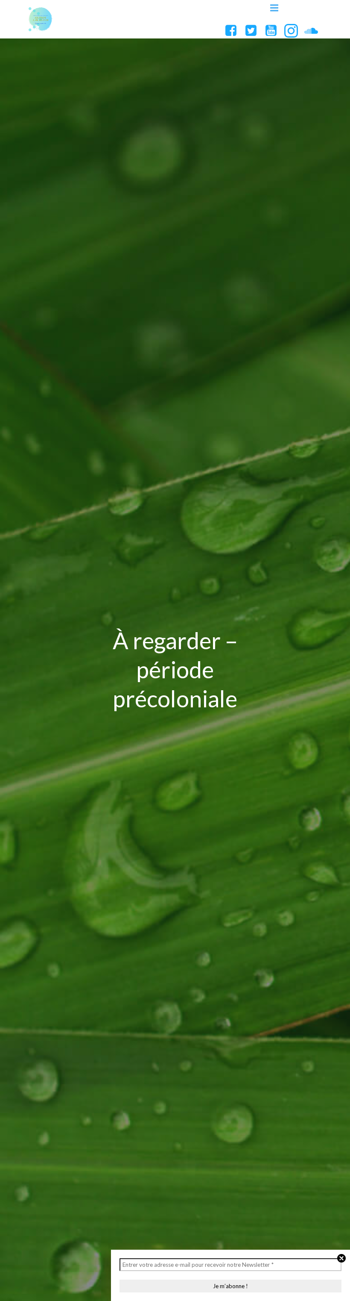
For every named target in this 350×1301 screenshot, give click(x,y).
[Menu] (274, 8)
